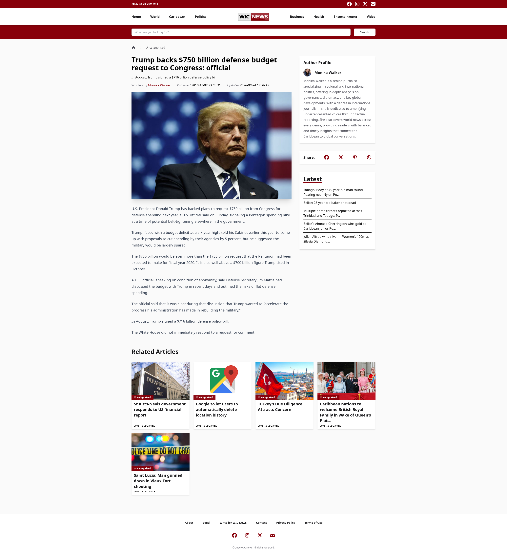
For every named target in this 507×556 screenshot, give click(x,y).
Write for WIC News (233, 522)
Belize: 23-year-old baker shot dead (329, 203)
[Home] (133, 48)
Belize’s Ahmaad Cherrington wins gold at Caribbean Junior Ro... (334, 226)
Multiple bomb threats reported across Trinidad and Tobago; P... (332, 213)
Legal (206, 522)
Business (297, 16)
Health (319, 16)
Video (371, 16)
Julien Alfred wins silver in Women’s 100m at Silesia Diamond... (336, 239)
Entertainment (345, 16)
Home (136, 16)
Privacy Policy (285, 522)
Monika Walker (159, 85)
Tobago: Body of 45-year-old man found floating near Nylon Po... (333, 192)
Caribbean (177, 16)
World (155, 16)
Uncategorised (155, 47)
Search (364, 32)
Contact (261, 522)
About (189, 522)
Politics (200, 16)
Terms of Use (313, 522)
